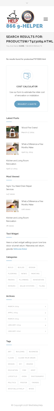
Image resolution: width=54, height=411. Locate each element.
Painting (35, 274)
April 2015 (27, 313)
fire (24, 370)
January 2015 (27, 325)
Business (33, 352)
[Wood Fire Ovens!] (12, 132)
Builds (21, 267)
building (20, 352)
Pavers (11, 280)
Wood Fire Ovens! (29, 128)
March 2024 (27, 306)
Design (32, 267)
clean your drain (26, 358)
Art (9, 352)
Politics (12, 383)
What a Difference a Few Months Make (32, 146)
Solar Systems (27, 286)
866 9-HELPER (24, 26)
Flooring (12, 274)
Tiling (42, 286)
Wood (31, 389)
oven (24, 376)
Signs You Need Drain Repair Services (19, 187)
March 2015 (27, 319)
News (24, 274)
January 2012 (27, 331)
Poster (23, 383)
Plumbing (24, 280)
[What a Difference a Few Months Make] (12, 148)
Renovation (38, 280)
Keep (33, 370)
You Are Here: (12, 46)
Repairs (11, 286)
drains (29, 364)
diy (20, 364)
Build (10, 267)
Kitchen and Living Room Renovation (17, 162)
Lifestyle (12, 376)
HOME (21, 46)
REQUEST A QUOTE (27, 104)
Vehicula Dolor (20, 249)
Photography (37, 376)
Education (13, 370)
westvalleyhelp (16, 389)
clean (11, 358)
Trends (35, 383)
